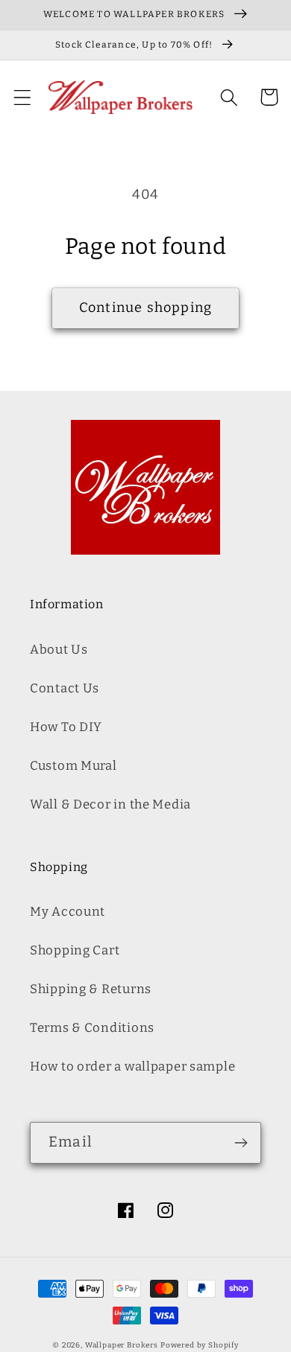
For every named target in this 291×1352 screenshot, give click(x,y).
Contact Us (64, 687)
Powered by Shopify (199, 1345)
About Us (59, 649)
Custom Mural (73, 765)
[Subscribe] (240, 1143)
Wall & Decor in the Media (110, 804)
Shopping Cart (74, 950)
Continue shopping (145, 307)
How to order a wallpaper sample (132, 1066)
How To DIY (66, 726)
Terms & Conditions (92, 1027)
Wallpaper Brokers (121, 1345)
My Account (67, 911)
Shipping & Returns (90, 988)
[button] (23, 97)
